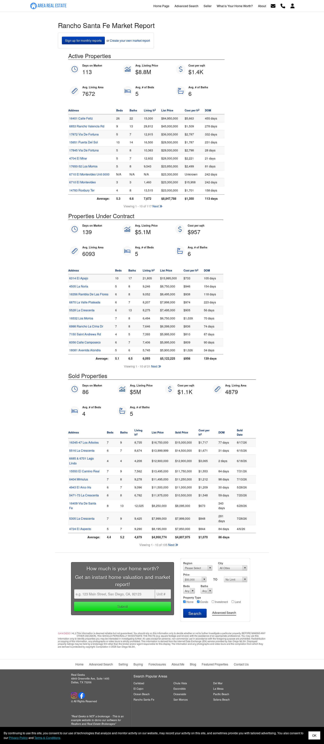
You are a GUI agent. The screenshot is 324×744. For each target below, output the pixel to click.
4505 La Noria (78, 286)
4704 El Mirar (78, 158)
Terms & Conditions (47, 738)
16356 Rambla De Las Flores (88, 294)
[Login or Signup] (292, 5)
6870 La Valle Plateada (84, 302)
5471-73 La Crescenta (84, 495)
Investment (221, 602)
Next (155, 206)
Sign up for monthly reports (83, 40)
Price (186, 574)
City (220, 563)
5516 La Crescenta (81, 450)
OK (314, 735)
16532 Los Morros (81, 318)
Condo (204, 602)
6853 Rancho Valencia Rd (86, 126)
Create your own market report (130, 40)
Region (187, 563)
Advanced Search (224, 612)
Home (190, 602)
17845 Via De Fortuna (84, 150)
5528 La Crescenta (81, 310)
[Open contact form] (273, 5)
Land (237, 602)
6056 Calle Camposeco (85, 342)
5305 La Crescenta (81, 518)
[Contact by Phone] (282, 5)
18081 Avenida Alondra (85, 350)
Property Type (192, 597)
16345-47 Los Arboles (84, 442)
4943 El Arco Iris (80, 487)
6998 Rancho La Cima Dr (86, 326)
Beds (186, 586)
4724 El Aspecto (80, 529)
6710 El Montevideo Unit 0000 (89, 174)
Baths (204, 586)
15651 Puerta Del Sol (83, 142)
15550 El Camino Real (84, 471)
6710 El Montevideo (82, 182)
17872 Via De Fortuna (84, 134)
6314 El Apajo (78, 278)
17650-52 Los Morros (83, 166)
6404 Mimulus (78, 479)
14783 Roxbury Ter (81, 190)
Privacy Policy (18, 738)
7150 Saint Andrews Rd (85, 334)
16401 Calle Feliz (81, 118)
